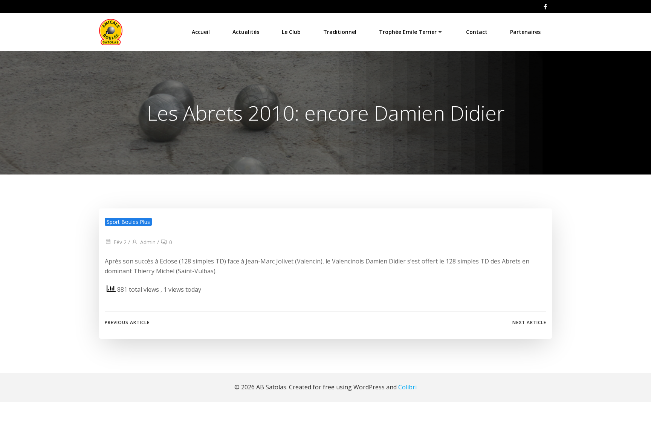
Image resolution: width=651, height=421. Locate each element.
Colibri (407, 387)
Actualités (245, 31)
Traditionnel (339, 31)
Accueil (201, 31)
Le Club (291, 31)
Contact (476, 31)
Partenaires (525, 31)
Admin (148, 242)
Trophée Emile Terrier (408, 31)
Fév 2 (120, 242)
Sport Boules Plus (128, 221)
